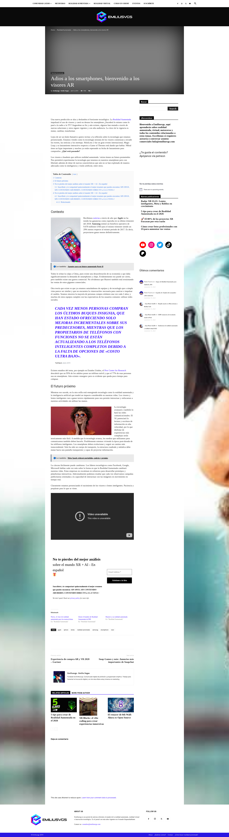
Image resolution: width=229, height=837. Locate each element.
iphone (66, 630)
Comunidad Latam (41, 3)
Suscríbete (149, 3)
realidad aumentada (83, 630)
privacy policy (75, 598)
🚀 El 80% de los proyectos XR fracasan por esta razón (157, 220)
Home (53, 30)
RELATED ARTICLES (60, 693)
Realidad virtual (102, 3)
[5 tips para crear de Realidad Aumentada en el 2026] (64, 705)
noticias (96, 218)
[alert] (159, 189)
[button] (195, 4)
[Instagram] (182, 3)
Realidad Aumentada (78, 3)
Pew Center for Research (115, 370)
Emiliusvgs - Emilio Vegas (61, 91)
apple (59, 630)
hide (74, 174)
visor (112, 630)
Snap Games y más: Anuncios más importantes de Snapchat (116, 660)
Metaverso (60, 3)
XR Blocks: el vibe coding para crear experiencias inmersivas (91, 721)
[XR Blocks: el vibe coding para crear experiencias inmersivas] (92, 707)
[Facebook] (178, 3)
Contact (170, 835)
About (151, 835)
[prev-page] (52, 728)
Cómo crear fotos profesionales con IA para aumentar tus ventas (159, 227)
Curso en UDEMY (121, 3)
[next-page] (56, 728)
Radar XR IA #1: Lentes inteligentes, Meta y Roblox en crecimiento (156, 203)
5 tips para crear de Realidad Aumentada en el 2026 (63, 717)
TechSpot (58, 363)
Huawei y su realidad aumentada (116, 617)
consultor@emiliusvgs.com (91, 824)
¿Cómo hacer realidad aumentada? (186, 835)
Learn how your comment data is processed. (99, 798)
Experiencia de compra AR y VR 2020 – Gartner (70, 660)
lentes (73, 630)
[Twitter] (186, 3)
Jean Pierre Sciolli (150, 303)
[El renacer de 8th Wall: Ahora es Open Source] (121, 705)
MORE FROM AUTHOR (81, 693)
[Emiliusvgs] (114, 17)
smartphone (104, 630)
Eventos (136, 3)
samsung (95, 630)
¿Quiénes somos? (160, 835)
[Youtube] (190, 3)
